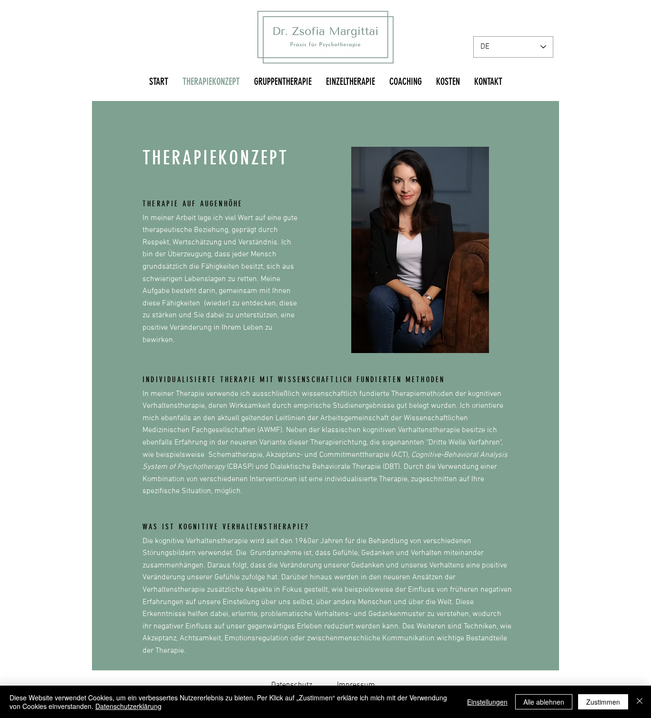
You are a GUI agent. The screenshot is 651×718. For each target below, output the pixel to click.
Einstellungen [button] (487, 702)
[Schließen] (639, 701)
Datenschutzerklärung (128, 706)
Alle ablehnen (543, 702)
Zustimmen (603, 702)
